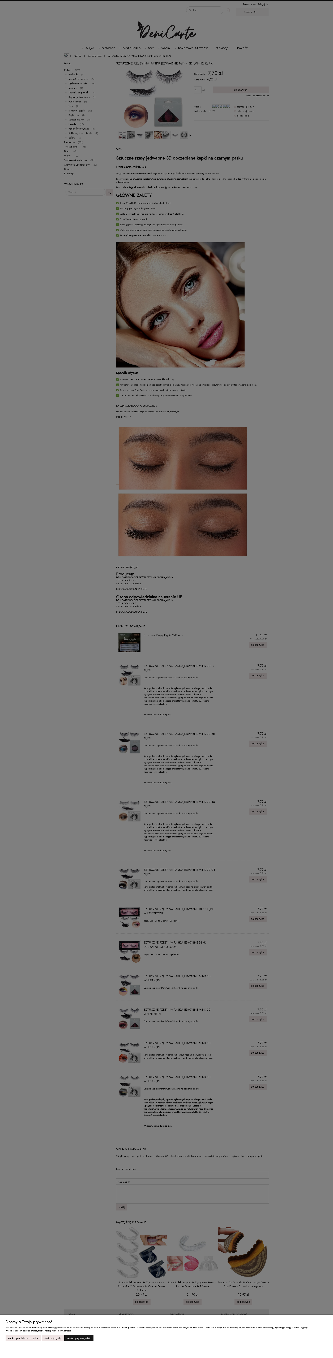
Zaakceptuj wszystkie (79, 1338)
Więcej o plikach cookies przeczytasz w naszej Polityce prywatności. (38, 1330)
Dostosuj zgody (52, 1338)
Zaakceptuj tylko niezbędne (23, 1338)
